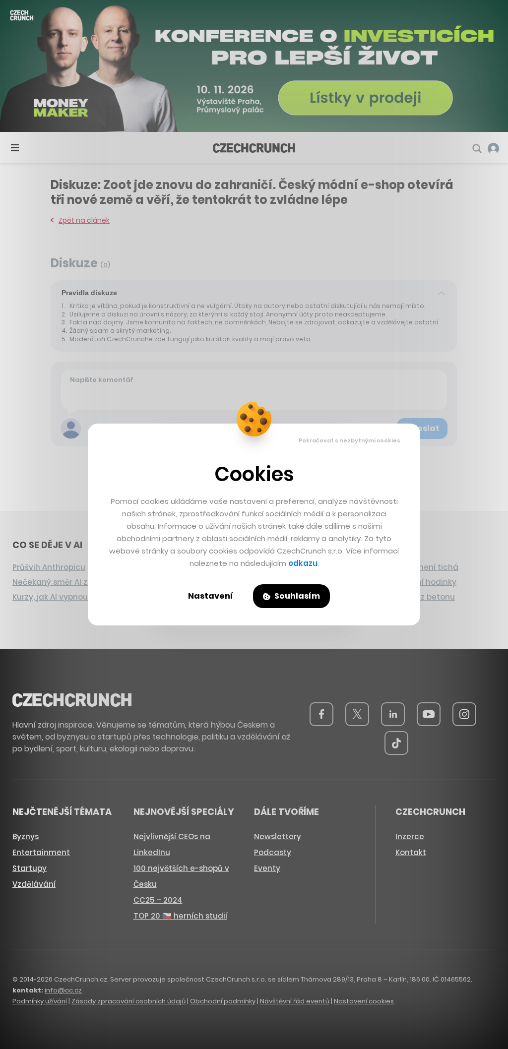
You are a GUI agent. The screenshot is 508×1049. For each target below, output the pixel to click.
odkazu (303, 563)
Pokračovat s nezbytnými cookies (349, 440)
